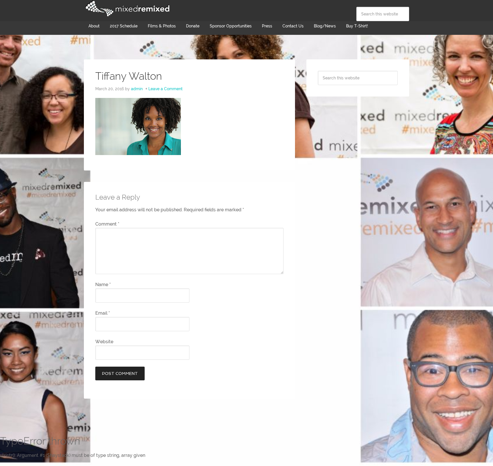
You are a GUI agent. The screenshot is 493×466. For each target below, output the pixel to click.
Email (102, 313)
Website (104, 341)
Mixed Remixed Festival (126, 8)
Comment (107, 224)
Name (103, 284)
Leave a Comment (165, 89)
